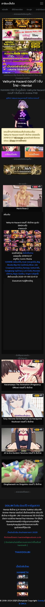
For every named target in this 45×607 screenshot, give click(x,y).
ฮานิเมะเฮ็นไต (8, 3)
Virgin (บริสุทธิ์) (32, 273)
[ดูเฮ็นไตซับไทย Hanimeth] (23, 587)
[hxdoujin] (23, 583)
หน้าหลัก (5, 9)
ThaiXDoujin (22, 552)
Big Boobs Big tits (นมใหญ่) (23, 263)
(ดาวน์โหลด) (21, 140)
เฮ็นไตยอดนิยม (17, 9)
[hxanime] (23, 594)
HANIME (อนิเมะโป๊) (13, 261)
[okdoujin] (23, 577)
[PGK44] (22, 23)
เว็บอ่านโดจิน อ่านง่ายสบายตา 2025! (23, 532)
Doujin (29, 9)
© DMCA (22, 603)
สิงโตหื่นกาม (28, 252)
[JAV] (22, 34)
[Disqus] (22, 316)
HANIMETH (22, 572)
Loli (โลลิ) (27, 270)
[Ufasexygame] (22, 56)
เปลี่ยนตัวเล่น (11, 154)
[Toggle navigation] (42, 3)
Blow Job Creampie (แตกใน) (22, 266)
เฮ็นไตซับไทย (22, 566)
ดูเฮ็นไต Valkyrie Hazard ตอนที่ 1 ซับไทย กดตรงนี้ (22, 98)
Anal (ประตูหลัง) (29, 261)
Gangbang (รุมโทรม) (13, 270)
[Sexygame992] (22, 45)
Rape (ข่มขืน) (18, 273)
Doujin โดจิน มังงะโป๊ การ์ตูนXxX (22, 505)
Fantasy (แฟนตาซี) (31, 267)
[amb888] (22, 67)
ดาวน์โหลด (34, 154)
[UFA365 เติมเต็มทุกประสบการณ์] (23, 169)
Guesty (41, 600)
